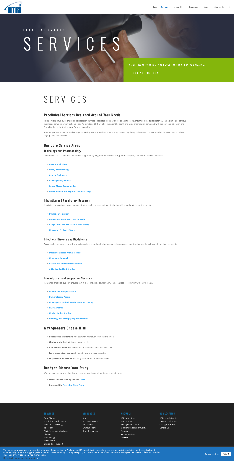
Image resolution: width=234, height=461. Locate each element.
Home (155, 7)
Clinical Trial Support (53, 444)
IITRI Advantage (128, 418)
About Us (178, 7)
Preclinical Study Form (73, 385)
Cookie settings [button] (212, 454)
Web (82, 379)
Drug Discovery (51, 418)
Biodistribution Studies (60, 313)
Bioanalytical (49, 440)
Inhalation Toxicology (53, 424)
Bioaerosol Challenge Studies (62, 230)
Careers (124, 437)
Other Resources (90, 431)
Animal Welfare (128, 434)
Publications (88, 424)
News (206, 7)
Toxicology (48, 427)
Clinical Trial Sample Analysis (62, 291)
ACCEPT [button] (226, 454)
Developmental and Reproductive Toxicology (70, 191)
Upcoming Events (90, 421)
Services (164, 7)
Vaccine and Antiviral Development (65, 263)
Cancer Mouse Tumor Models (62, 186)
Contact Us (219, 7)
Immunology (49, 437)
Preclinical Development (55, 421)
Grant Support (88, 427)
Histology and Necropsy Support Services (68, 318)
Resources (193, 7)
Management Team (130, 424)
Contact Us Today (146, 73)
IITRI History (126, 421)
